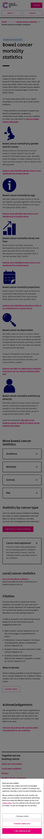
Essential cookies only (22, 824)
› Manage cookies (22, 816)
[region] (22, 808)
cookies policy (7, 803)
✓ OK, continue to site (22, 831)
